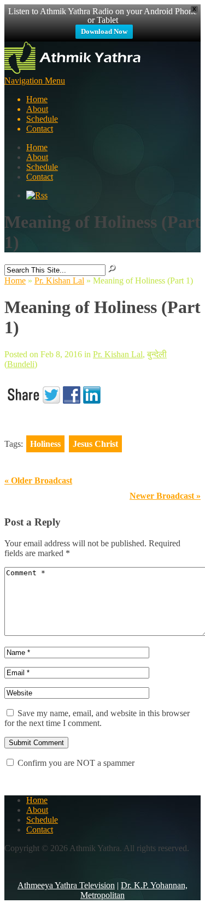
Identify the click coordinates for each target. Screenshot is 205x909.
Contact (39, 128)
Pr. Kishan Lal (59, 280)
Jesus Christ (95, 443)
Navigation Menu (34, 104)
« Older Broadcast (38, 480)
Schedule (42, 118)
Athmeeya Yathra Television (66, 885)
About (37, 109)
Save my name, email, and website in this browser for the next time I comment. (97, 718)
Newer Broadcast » (165, 495)
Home (37, 99)
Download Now (104, 31)
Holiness (45, 443)
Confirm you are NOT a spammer (74, 763)
